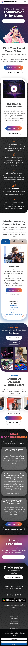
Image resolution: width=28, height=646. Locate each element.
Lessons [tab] (5, 242)
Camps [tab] (14, 242)
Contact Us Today (13, 72)
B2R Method (14, 618)
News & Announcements (13, 529)
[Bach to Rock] (9, 2)
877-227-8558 (18, 591)
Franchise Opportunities (13, 557)
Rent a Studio (14, 628)
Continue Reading (13, 467)
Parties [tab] (22, 242)
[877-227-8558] (22, 2)
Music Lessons (14, 295)
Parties (14, 573)
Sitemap (14, 607)
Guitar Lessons (14, 307)
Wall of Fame (13, 422)
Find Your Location (13, 577)
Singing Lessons (14, 312)
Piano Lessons (14, 305)
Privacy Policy (11, 605)
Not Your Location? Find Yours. (14, 588)
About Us (14, 342)
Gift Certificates (14, 626)
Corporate (14, 616)
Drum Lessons (14, 309)
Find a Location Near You (13, 21)
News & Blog (14, 623)
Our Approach (13, 133)
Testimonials (14, 621)
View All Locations (13, 67)
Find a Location (13, 128)
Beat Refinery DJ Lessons (14, 314)
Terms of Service (20, 605)
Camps (14, 572)
